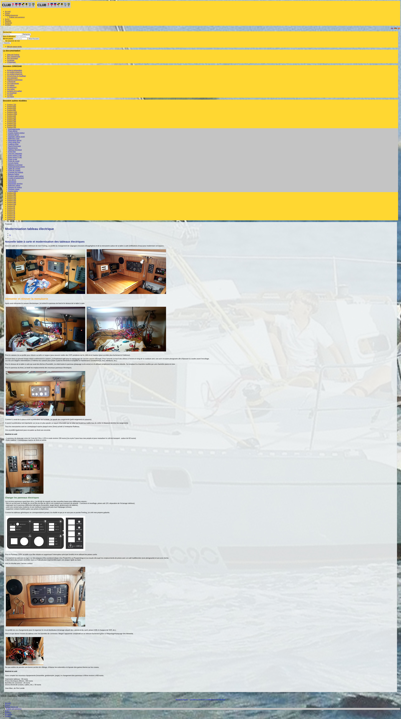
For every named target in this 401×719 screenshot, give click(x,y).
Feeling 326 (11, 125)
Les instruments (13, 83)
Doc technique (12, 58)
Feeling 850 (11, 106)
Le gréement (11, 87)
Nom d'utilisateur (9, 36)
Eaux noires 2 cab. (15, 155)
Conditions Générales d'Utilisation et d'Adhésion (207, 700)
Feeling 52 (11, 219)
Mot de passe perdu (14, 47)
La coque (10, 97)
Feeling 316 (11, 123)
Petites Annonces (11, 15)
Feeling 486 (11, 202)
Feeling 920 (11, 108)
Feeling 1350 (12, 114)
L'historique (11, 62)
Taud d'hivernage (14, 146)
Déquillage (12, 182)
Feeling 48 (11, 217)
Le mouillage (12, 93)
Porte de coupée (14, 170)
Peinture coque (13, 189)
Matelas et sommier (15, 165)
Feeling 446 (11, 200)
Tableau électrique (15, 150)
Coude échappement (16, 178)
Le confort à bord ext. (15, 74)
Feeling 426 (11, 199)
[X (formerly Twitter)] (10, 235)
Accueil (8, 11)
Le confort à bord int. (14, 72)
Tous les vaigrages (15, 153)
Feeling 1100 (12, 112)
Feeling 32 (11, 210)
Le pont (10, 95)
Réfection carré (13, 138)
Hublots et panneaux (14, 80)
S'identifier (7, 43)
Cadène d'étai (13, 144)
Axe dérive (12, 180)
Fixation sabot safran (16, 176)
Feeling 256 (11, 118)
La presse (10, 60)
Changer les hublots (15, 172)
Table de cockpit (14, 168)
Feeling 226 (11, 116)
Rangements (13, 148)
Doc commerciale (13, 56)
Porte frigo (12, 152)
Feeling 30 (11, 208)
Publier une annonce (17, 17)
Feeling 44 (11, 215)
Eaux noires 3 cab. (15, 157)
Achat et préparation (14, 70)
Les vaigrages (12, 78)
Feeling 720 (11, 105)
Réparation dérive (14, 140)
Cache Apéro (13, 191)
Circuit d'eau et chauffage (16, 76)
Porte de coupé (13, 161)
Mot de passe (8, 38)
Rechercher (7, 32)
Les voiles (11, 89)
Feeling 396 (11, 195)
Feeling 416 (11, 197)
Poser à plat (12, 159)
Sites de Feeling (13, 55)
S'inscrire (8, 23)
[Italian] (397, 28)
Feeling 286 (11, 120)
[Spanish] (399, 28)
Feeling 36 (11, 212)
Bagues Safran (13, 174)
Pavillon (8, 21)
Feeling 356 (11, 193)
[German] (395, 28)
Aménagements (14, 129)
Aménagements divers (16, 167)
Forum (7, 13)
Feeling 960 (11, 110)
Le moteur (11, 85)
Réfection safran (14, 185)
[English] (392, 28)
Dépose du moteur (15, 187)
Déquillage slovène (15, 184)
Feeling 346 (11, 127)
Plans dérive (12, 131)
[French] (394, 28)
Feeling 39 (11, 214)
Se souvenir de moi (12, 41)
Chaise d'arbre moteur (16, 133)
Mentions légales (182, 700)
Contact (8, 25)
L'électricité (11, 81)
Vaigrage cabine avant (16, 137)
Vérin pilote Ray (14, 142)
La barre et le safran (14, 91)
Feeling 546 (11, 204)
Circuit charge (13, 163)
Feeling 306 (11, 121)
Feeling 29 (11, 206)
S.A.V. (7, 19)
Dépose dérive (13, 135)
